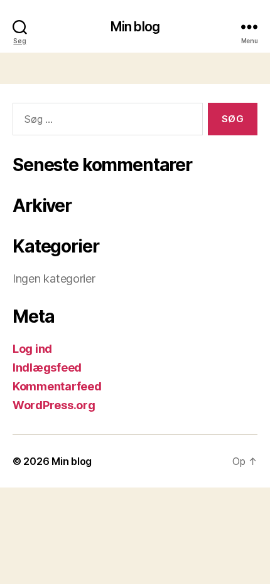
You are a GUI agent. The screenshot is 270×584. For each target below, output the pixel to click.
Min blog (135, 26)
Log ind (32, 348)
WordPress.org (54, 405)
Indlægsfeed (47, 367)
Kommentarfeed (57, 386)
